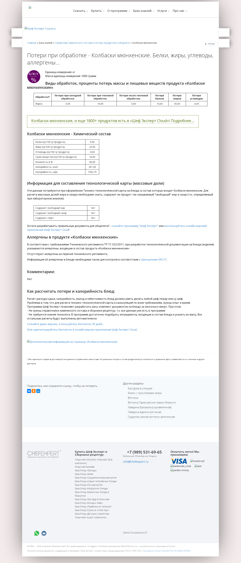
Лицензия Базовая (84, 466)
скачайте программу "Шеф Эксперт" (135, 226)
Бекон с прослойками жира (144, 393)
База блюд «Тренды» (86, 470)
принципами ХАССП (154, 259)
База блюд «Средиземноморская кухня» (96, 477)
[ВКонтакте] (29, 391)
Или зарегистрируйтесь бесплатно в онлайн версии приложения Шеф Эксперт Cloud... (82, 329)
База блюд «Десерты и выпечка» (92, 513)
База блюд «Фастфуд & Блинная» (92, 499)
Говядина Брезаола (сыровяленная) (149, 407)
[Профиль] (224, 43)
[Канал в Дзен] (72, 533)
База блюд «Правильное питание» (93, 506)
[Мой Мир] (38, 391)
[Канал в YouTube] (65, 533)
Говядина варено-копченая (144, 412)
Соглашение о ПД (139, 532)
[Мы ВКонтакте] (43, 533)
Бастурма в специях (140, 388)
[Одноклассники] (34, 391)
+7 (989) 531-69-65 (144, 452)
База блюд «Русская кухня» (89, 484)
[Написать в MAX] (29, 533)
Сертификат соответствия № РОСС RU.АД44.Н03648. (167, 550)
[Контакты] (16, 43)
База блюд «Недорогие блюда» (91, 488)
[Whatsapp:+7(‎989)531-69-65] (36, 533)
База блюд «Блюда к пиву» (89, 502)
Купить (96, 11)
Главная (31, 42)
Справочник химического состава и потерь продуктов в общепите (92, 42)
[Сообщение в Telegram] (51, 533)
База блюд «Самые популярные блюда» (96, 481)
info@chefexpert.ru (136, 462)
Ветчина (133, 398)
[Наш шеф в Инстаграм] (58, 533)
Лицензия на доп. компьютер (90, 517)
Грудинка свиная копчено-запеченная (151, 417)
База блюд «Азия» (84, 474)
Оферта (126, 532)
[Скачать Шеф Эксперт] (16, 32)
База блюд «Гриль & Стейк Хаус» (92, 510)
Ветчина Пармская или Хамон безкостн (152, 402)
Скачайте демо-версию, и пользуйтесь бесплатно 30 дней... (65, 324)
